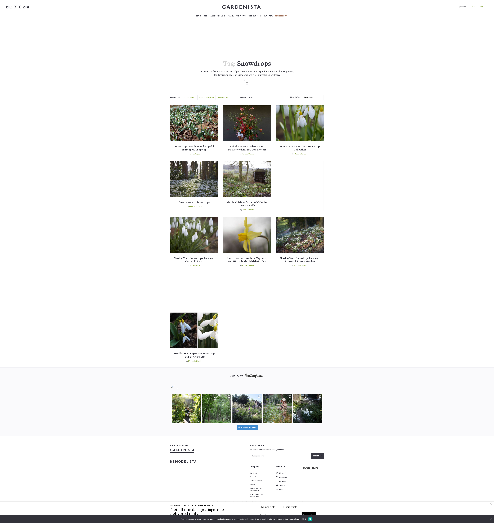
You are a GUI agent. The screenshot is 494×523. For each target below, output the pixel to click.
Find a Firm (241, 16)
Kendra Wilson (248, 154)
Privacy (252, 484)
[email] (28, 7)
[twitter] (24, 7)
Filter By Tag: (295, 97)
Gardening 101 (223, 97)
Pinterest (282, 473)
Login (482, 6)
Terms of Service (256, 480)
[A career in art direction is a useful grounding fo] (307, 408)
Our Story (268, 16)
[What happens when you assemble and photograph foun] (216, 408)
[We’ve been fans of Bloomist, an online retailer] (186, 408)
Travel (230, 16)
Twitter (282, 485)
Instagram (283, 477)
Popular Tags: (175, 97)
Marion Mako (248, 210)
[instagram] (15, 7)
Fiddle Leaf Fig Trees (206, 97)
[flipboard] (7, 7)
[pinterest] (11, 7)
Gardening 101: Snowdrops (194, 202)
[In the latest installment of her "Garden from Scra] (247, 408)
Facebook (283, 481)
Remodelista (281, 16)
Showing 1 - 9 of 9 (246, 97)
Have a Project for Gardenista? (256, 496)
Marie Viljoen (195, 154)
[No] (490, 519)
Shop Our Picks (255, 16)
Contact (253, 477)
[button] (461, 6)
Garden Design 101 (217, 16)
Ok (310, 519)
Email (281, 489)
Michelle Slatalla (301, 265)
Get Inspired (201, 16)
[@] (178, 388)
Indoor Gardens (189, 97)
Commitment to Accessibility (256, 489)
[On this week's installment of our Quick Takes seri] (277, 408)
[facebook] (19, 7)
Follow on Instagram (248, 427)
